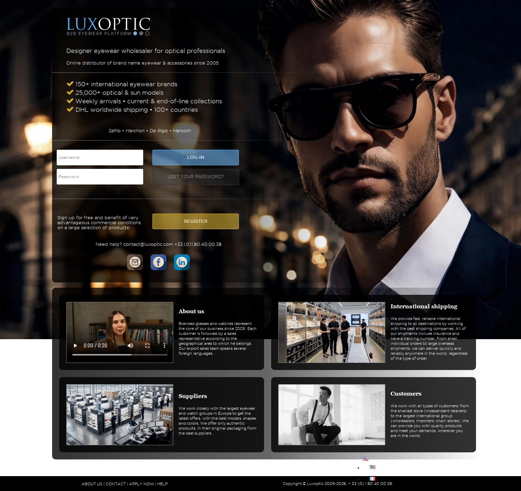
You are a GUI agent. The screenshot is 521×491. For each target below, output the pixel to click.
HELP (162, 483)
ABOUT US (92, 483)
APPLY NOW (141, 483)
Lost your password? (196, 176)
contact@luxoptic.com (148, 244)
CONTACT (116, 483)
